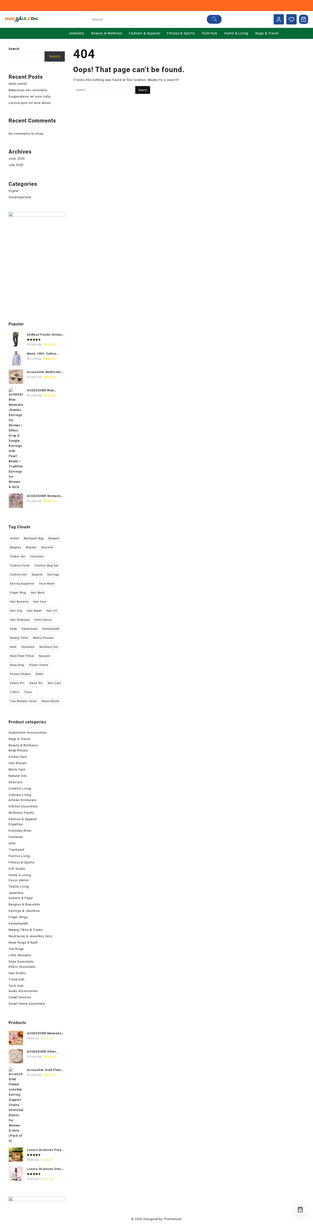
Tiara (28, 692)
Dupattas (16, 824)
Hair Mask (34, 610)
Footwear (16, 837)
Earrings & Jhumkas (24, 911)
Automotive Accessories (28, 732)
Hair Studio (17, 973)
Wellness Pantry (21, 813)
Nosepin (44, 656)
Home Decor (43, 619)
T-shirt (15, 692)
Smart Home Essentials (27, 1003)
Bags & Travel (19, 739)
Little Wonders (20, 955)
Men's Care (17, 769)
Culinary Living (20, 795)
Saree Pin (36, 683)
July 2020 (16, 165)
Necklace (28, 647)
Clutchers (37, 556)
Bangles (15, 547)
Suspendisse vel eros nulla (30, 96)
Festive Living (19, 856)
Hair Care (39, 601)
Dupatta (37, 574)
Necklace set (48, 647)
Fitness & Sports (21, 862)
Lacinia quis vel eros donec (30, 103)
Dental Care (18, 757)
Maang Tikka (19, 638)
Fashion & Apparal (23, 819)
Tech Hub (16, 986)
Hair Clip (16, 610)
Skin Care (54, 683)
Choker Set (17, 556)
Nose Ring (17, 665)
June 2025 (17, 158)
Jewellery (16, 893)
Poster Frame (38, 665)
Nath (13, 647)
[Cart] (304, 19)
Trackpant (16, 849)
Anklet (14, 538)
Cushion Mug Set (46, 565)
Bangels (54, 538)
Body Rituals (18, 750)
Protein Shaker (20, 674)
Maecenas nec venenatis (28, 90)
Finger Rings (18, 917)
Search (14, 49)
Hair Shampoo (20, 619)
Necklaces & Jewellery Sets (30, 936)
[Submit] (214, 19)
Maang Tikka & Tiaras (26, 930)
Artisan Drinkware (23, 800)
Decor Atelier (19, 880)
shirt (12, 843)
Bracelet (47, 547)
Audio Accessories (23, 991)
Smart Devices (20, 997)
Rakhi (40, 674)
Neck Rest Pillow (22, 656)
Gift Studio (17, 869)
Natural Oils (18, 776)
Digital (14, 191)
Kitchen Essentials (23, 806)
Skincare (15, 782)
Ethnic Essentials (22, 967)
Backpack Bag (34, 538)
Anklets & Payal (21, 898)
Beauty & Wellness (23, 745)
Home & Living (20, 875)
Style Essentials (21, 961)
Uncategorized (20, 197)
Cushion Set (18, 574)
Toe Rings (16, 949)
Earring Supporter (22, 583)
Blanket (31, 547)
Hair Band (38, 592)
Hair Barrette (19, 601)
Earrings (53, 574)
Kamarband (29, 628)
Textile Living (19, 886)
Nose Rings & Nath (23, 942)
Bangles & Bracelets (24, 904)
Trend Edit (16, 979)
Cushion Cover (20, 565)
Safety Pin (17, 683)
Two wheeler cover (23, 701)
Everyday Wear (20, 830)
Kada (13, 628)
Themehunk (173, 1219)
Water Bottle (50, 701)
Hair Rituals (18, 763)
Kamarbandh (51, 628)
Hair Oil (51, 610)
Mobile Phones (43, 638)
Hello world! (18, 84)
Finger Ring (18, 592)
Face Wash (47, 583)
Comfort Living (20, 788)
